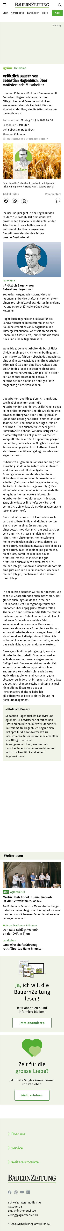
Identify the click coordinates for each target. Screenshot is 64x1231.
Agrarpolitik (17, 12)
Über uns (18, 1134)
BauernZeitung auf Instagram (16, 1192)
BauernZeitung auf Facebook (9, 1192)
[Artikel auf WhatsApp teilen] (15, 201)
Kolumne (19, 134)
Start (5, 12)
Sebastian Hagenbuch (21, 129)
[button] (4, 5)
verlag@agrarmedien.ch (23, 1215)
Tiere (45, 12)
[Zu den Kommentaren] (58, 201)
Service (17, 1148)
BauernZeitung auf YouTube (22, 1192)
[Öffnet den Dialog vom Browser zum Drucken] (24, 201)
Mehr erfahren (31, 1095)
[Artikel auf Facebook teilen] (6, 201)
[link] (32, 899)
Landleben (33, 12)
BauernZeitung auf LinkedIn (28, 1192)
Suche (61, 4)
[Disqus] (32, 806)
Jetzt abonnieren (32, 1023)
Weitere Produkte (25, 1162)
